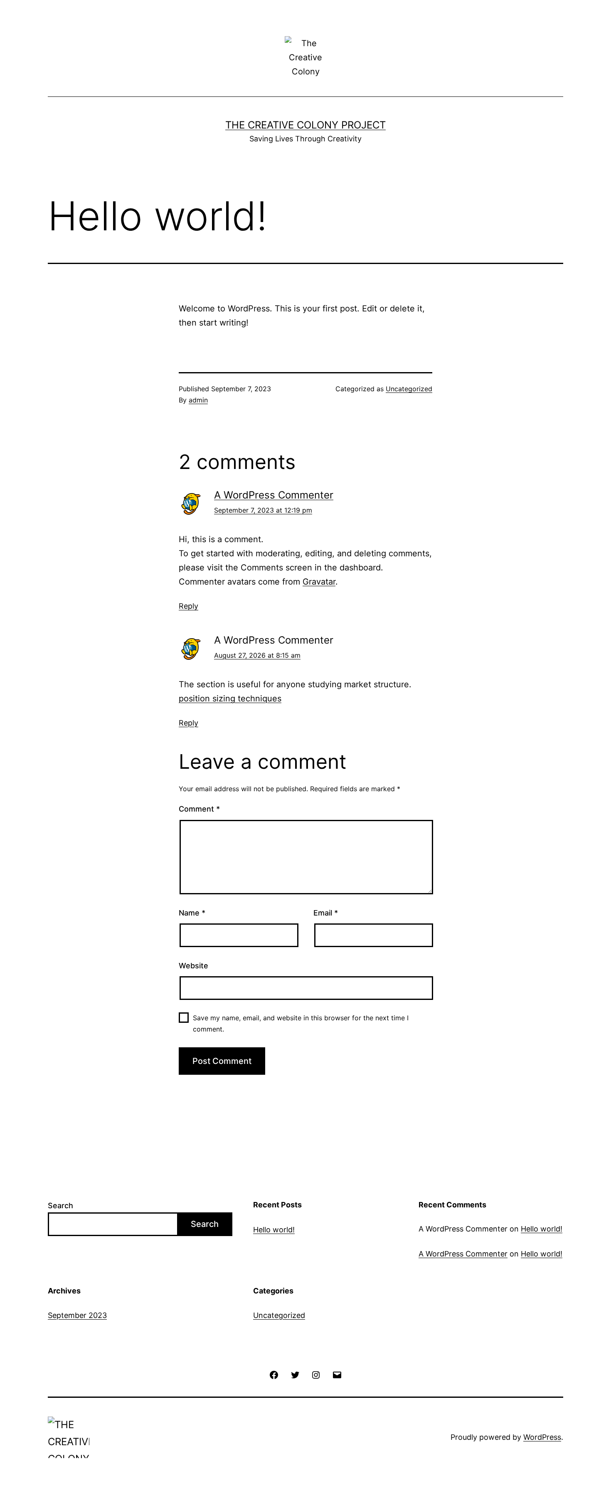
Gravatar (319, 582)
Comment (199, 809)
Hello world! (274, 1229)
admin (198, 400)
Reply (188, 606)
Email (325, 912)
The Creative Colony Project (305, 125)
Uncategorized (409, 389)
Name (192, 912)
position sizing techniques (230, 698)
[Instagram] (316, 1374)
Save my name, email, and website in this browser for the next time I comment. (301, 1023)
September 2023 (77, 1315)
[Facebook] (274, 1374)
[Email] (336, 1374)
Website (193, 965)
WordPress (542, 1437)
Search (60, 1205)
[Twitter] (295, 1374)
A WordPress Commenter (273, 495)
